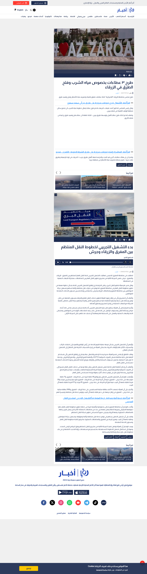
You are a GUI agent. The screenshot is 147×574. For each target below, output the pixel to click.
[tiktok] (95, 502)
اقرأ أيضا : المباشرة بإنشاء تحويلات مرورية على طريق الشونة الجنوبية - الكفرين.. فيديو (93, 152)
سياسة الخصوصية (102, 570)
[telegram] (86, 502)
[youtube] (78, 502)
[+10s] (130, 262)
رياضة (66, 16)
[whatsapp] (69, 502)
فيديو (30, 16)
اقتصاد (72, 16)
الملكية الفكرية (72, 513)
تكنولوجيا (48, 16)
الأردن (111, 16)
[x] (52, 502)
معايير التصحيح (61, 513)
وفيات (23, 16)
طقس (90, 16)
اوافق (28, 568)
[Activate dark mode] (32, 10)
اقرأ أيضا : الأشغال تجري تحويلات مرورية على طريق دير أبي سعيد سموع (98, 103)
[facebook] (43, 502)
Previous (60, 172)
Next (56, 172)
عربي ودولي (81, 16)
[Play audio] (58, 262)
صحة (105, 16)
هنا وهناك (58, 16)
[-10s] (125, 262)
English (20, 10)
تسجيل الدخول (38, 3)
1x (63, 262)
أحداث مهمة (38, 16)
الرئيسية (131, 16)
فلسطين (98, 16)
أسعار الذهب (121, 16)
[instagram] (61, 502)
